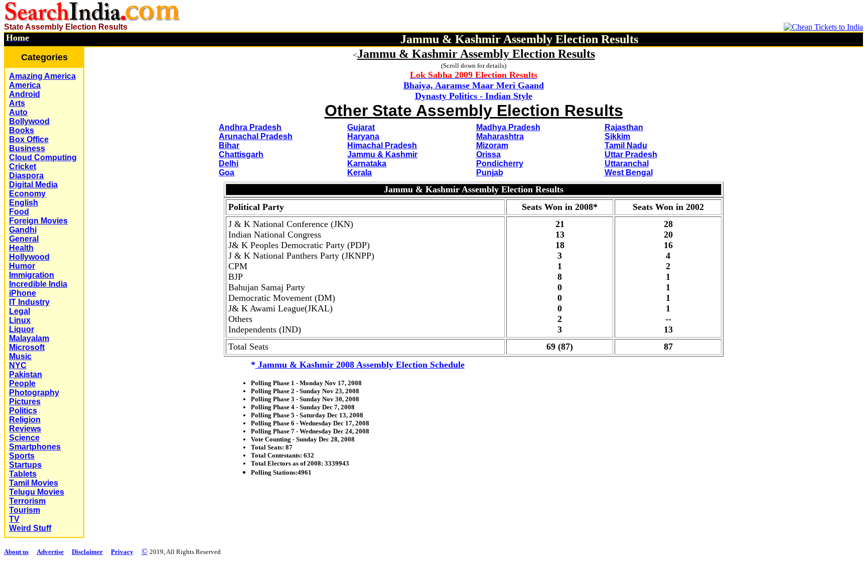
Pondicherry (499, 163)
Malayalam (29, 338)
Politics (23, 410)
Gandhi (23, 230)
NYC (18, 365)
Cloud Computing (43, 157)
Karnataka (366, 163)
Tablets (23, 474)
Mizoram (492, 145)
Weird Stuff (30, 528)
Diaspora (26, 175)
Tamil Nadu (626, 145)
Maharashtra (500, 136)
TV (14, 519)
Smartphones (35, 446)
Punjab (489, 172)
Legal (19, 311)
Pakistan (25, 374)
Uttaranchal (627, 163)
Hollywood (29, 257)
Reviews (25, 428)
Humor (22, 266)
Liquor (21, 329)
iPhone (22, 293)
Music (20, 356)
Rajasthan (624, 127)
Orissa (488, 154)
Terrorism (27, 501)
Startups (25, 465)
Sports (22, 456)
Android (24, 94)
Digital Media (33, 184)
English (23, 202)
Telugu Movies (36, 492)
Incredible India (38, 284)
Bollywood (29, 121)
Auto (18, 112)
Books (21, 130)
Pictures (25, 401)
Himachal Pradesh (382, 145)
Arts (17, 103)
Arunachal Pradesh (256, 136)
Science (24, 437)
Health (21, 248)
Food (19, 211)
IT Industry (29, 302)
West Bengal (629, 172)
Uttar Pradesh (631, 154)
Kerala (359, 172)
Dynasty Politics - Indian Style (473, 96)
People (22, 383)
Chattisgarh (241, 154)
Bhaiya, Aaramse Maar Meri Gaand (473, 85)
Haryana (363, 136)
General (24, 239)
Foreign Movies (38, 220)
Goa (226, 172)
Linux (20, 320)
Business (27, 148)
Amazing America (42, 76)
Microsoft (27, 347)
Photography (34, 392)
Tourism (24, 510)
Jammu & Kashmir (382, 154)
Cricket (22, 166)
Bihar (229, 145)
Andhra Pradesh (250, 127)
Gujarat (361, 127)
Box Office (29, 139)
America (25, 85)
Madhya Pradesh (508, 127)
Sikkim (617, 136)
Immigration (31, 275)
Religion (25, 419)
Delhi (228, 163)
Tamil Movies (33, 483)
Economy (27, 193)
